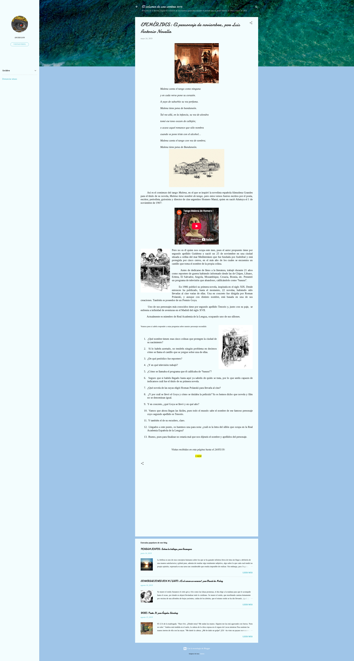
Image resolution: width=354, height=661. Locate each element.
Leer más (248, 573)
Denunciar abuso (9, 79)
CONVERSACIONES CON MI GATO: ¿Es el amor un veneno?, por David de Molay (182, 581)
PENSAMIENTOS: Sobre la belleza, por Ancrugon (166, 549)
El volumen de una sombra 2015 (162, 6)
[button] (251, 23)
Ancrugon (20, 38)
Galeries (202, 653)
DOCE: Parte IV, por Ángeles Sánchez (159, 613)
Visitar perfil (19, 44)
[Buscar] (256, 7)
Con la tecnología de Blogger (198, 648)
